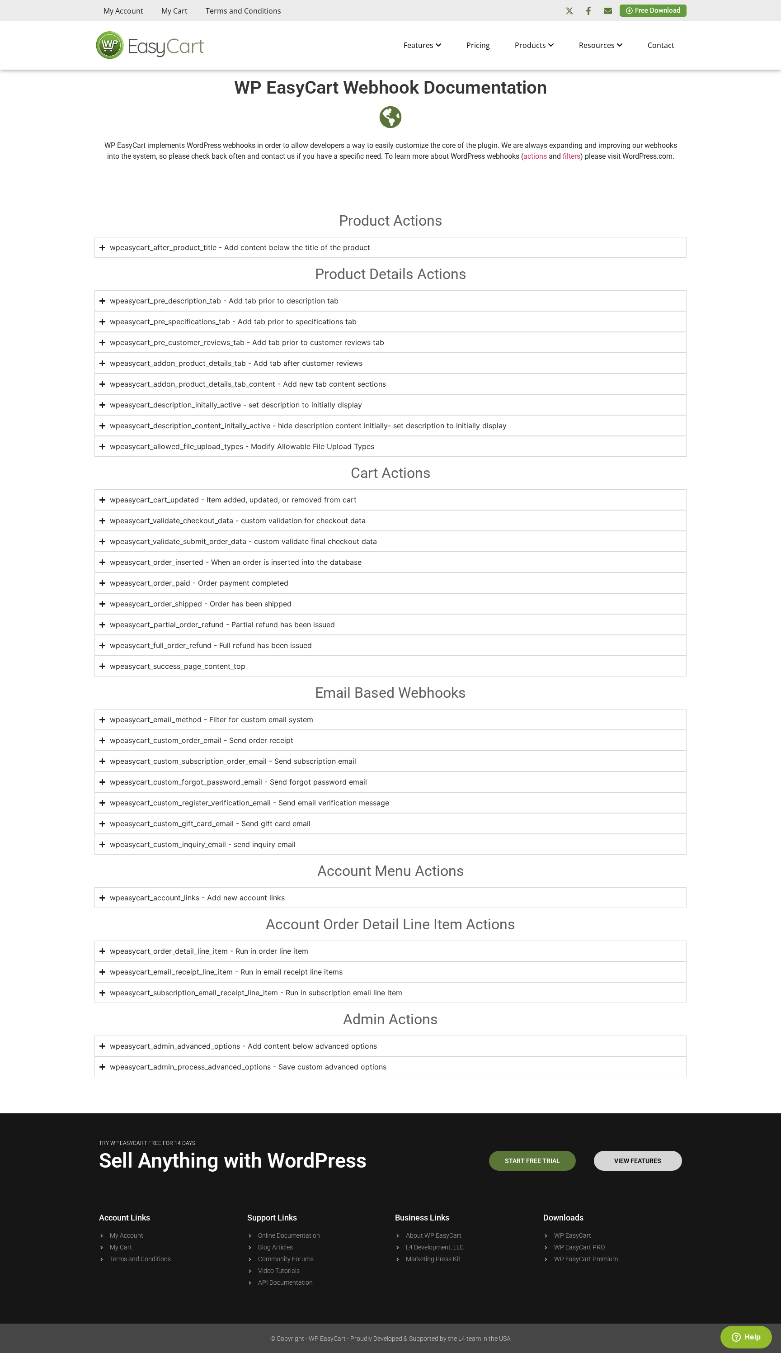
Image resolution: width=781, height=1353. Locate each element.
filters (571, 156)
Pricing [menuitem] (478, 45)
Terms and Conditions (243, 10)
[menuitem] (423, 45)
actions (535, 156)
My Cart (174, 10)
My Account (123, 10)
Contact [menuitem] (661, 45)
